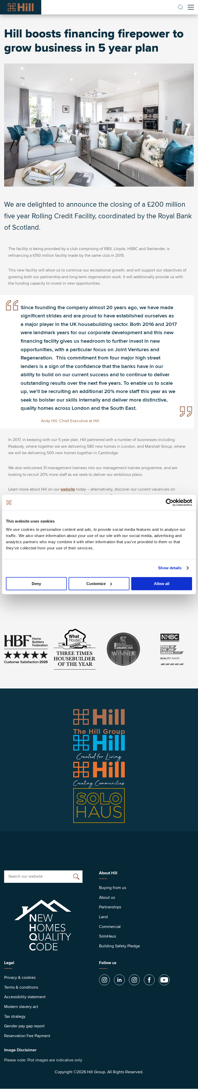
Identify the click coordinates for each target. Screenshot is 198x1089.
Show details (170, 568)
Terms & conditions (21, 987)
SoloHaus (107, 936)
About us (107, 897)
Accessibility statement (25, 996)
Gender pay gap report (24, 1026)
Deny (36, 583)
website (68, 489)
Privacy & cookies (20, 977)
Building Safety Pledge (119, 946)
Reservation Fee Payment (27, 1035)
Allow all (161, 583)
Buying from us (112, 887)
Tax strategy (15, 1016)
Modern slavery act (21, 1006)
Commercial (110, 926)
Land (103, 916)
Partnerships (110, 907)
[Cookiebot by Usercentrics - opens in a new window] (169, 502)
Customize (96, 583)
